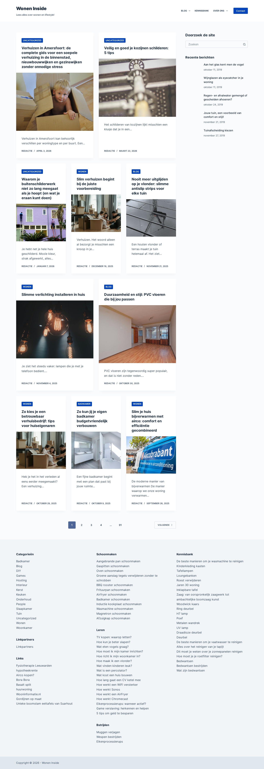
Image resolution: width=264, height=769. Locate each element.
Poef (180, 618)
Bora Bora (23, 680)
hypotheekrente (27, 670)
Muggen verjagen (108, 732)
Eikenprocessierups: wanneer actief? (121, 703)
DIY (18, 571)
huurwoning (24, 689)
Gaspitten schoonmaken (112, 566)
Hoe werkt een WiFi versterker (117, 684)
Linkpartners (24, 646)
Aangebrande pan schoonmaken (118, 561)
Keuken (21, 594)
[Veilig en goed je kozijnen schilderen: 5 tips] (137, 88)
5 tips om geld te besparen (114, 713)
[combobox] (213, 44)
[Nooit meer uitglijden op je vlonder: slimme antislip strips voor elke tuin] (151, 218)
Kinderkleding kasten (191, 566)
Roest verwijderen (189, 580)
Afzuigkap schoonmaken (113, 618)
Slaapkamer (24, 608)
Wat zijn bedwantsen (191, 670)
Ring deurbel (185, 608)
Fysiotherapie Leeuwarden (34, 665)
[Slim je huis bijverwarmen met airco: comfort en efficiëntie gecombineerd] (151, 455)
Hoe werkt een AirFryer (112, 694)
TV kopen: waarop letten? (113, 637)
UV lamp (182, 628)
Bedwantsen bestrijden (192, 666)
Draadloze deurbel (189, 632)
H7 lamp (182, 613)
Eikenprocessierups (109, 741)
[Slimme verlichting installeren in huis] (54, 329)
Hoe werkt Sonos (108, 689)
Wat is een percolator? (111, 670)
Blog (184, 10)
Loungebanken (186, 575)
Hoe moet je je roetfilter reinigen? (199, 656)
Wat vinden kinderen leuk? (114, 666)
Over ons (218, 10)
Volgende (164, 525)
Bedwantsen (185, 661)
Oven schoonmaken (109, 571)
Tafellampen (185, 571)
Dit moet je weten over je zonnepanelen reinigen (209, 651)
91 (120, 524)
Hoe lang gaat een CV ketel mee (118, 680)
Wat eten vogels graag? (112, 646)
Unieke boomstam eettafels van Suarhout (44, 703)
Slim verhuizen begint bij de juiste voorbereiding (95, 184)
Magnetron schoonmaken (113, 613)
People (21, 604)
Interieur (21, 585)
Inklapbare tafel (187, 590)
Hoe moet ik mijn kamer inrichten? (119, 651)
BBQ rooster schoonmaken (114, 585)
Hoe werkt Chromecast (112, 699)
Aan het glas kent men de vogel (224, 64)
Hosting (21, 580)
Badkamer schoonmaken (113, 599)
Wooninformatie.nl (28, 694)
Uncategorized (32, 40)
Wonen (82, 171)
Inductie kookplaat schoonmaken (119, 604)
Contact (240, 10)
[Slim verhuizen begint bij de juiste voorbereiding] (96, 213)
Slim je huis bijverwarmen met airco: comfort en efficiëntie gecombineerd (147, 421)
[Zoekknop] (244, 44)
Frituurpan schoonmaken (113, 590)
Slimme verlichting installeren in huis (53, 294)
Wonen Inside (31, 8)
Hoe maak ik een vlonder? (114, 661)
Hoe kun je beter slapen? (113, 642)
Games (21, 575)
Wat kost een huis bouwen (114, 675)
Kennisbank (202, 10)
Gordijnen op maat (28, 699)
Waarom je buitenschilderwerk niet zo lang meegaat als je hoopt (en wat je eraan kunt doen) (41, 188)
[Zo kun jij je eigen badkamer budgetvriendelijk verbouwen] (96, 450)
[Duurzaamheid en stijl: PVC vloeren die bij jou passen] (137, 334)
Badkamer (84, 403)
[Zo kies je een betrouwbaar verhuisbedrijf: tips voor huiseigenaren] (41, 450)
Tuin (19, 613)
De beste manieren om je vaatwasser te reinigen (209, 642)
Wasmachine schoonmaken (114, 608)
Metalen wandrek (188, 623)
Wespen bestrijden (108, 737)
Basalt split (23, 684)
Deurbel (182, 637)
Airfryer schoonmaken (111, 594)
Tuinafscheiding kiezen (218, 130)
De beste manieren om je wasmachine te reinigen (210, 561)
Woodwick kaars (188, 604)
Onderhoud (23, 599)
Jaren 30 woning (188, 585)
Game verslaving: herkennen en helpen (122, 708)
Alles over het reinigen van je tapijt (200, 646)
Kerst (19, 590)
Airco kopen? (25, 675)
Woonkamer (24, 628)
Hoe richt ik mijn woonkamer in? (118, 656)
